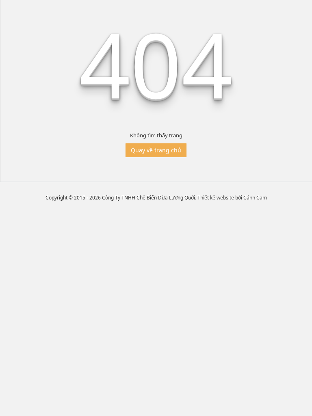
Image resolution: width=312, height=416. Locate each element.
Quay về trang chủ (156, 150)
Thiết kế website (215, 197)
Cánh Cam (255, 197)
